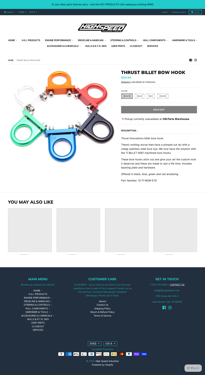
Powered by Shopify (102, 364)
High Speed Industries (107, 361)
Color (124, 91)
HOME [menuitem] (11, 40)
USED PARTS (38, 322)
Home (10, 60)
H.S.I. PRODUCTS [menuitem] (31, 40)
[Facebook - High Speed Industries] (190, 60)
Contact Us (102, 304)
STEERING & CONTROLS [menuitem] (123, 40)
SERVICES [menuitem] (152, 46)
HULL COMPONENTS (36, 308)
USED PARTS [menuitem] (118, 46)
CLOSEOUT (38, 326)
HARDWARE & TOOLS (36, 312)
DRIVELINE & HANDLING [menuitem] (91, 40)
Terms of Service (102, 315)
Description (128, 130)
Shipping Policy (102, 308)
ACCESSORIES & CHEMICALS (36, 315)
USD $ (32, 12)
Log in (165, 12)
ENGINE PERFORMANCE (37, 297)
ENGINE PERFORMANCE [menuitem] (58, 40)
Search (102, 301)
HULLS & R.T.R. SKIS (38, 319)
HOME (36, 290)
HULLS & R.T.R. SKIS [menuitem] (96, 46)
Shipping (125, 82)
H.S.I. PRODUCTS (38, 294)
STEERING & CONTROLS (37, 304)
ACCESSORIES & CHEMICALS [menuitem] (62, 46)
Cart (197, 12)
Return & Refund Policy (102, 312)
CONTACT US (177, 284)
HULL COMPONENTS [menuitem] (154, 40)
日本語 (21, 12)
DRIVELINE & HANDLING (37, 301)
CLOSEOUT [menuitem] (136, 46)
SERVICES (38, 329)
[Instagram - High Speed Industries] (195, 60)
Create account (179, 12)
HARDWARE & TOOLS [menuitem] (183, 40)
